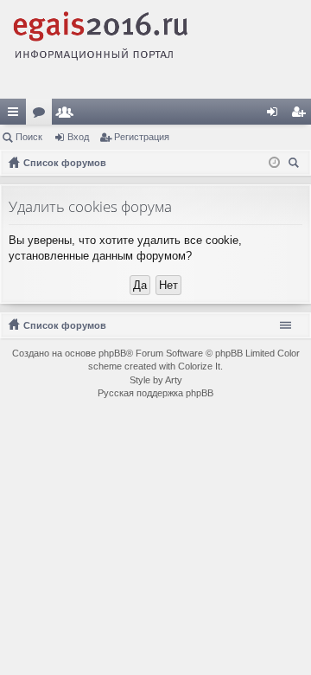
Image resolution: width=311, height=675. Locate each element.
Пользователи (68, 115)
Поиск (29, 137)
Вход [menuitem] (276, 115)
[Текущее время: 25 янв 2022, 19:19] (274, 163)
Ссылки (16, 115)
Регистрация (141, 137)
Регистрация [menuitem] (301, 115)
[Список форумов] (155, 49)
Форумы (42, 115)
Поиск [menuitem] (296, 165)
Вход (78, 137)
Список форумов (64, 325)
